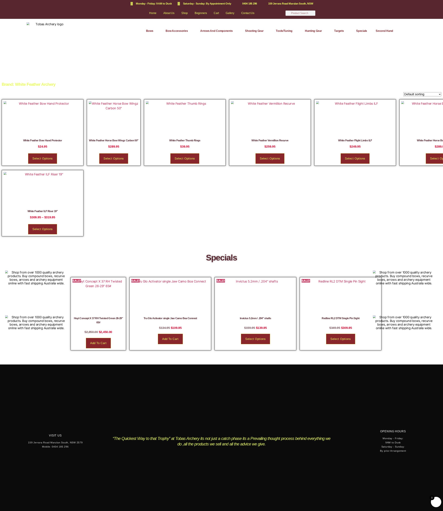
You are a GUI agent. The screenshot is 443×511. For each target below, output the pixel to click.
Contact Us (247, 13)
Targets (339, 30)
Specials (361, 30)
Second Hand (384, 30)
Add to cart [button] (98, 343)
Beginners (201, 13)
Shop (184, 13)
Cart (216, 13)
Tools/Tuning (284, 30)
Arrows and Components (216, 30)
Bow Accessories (177, 30)
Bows (149, 30)
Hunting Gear (313, 30)
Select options (42, 158)
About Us (168, 13)
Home (152, 13)
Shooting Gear (254, 30)
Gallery (230, 13)
